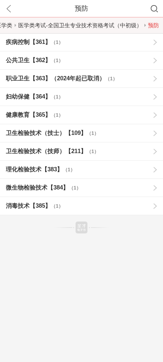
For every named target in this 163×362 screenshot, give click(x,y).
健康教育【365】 (34, 114)
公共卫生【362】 (34, 60)
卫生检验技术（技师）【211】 (52, 151)
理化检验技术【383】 (40, 169)
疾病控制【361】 (34, 41)
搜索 (154, 8)
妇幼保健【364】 (34, 96)
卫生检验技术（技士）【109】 (52, 132)
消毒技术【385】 (34, 205)
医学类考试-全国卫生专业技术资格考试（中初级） (80, 25)
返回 (8, 8)
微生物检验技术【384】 (43, 187)
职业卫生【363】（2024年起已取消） (62, 78)
